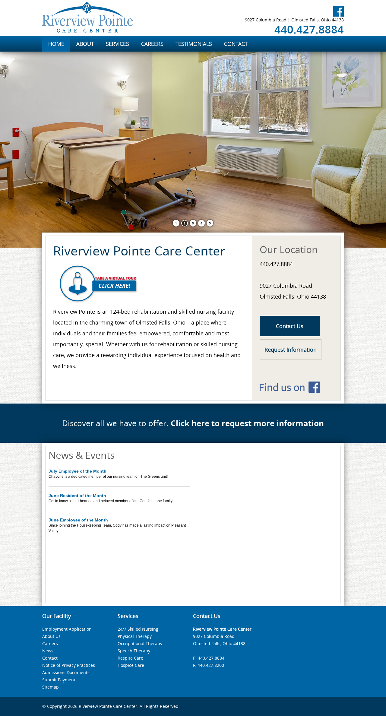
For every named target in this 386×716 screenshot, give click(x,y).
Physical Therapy (135, 636)
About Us (51, 636)
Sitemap (50, 687)
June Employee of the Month (78, 520)
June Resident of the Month (77, 495)
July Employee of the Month (77, 471)
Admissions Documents (66, 672)
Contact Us (289, 326)
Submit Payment (58, 680)
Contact (50, 658)
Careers (50, 643)
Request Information (290, 349)
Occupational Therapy (140, 643)
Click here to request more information (247, 423)
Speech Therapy (134, 651)
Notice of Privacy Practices (68, 665)
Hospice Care (131, 665)
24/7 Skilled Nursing (138, 629)
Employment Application (67, 629)
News (47, 651)
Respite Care (130, 658)
